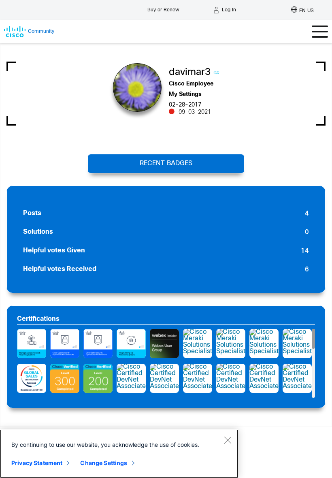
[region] (119, 453)
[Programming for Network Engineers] (131, 343)
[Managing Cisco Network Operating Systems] (31, 343)
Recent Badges (166, 163)
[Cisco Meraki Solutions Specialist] (197, 343)
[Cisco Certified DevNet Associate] (131, 378)
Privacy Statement (36, 462)
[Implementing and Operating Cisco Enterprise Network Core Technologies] (64, 378)
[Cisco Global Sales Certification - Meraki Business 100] (31, 378)
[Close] (227, 440)
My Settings (185, 94)
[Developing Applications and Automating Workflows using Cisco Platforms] (98, 378)
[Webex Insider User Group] (164, 343)
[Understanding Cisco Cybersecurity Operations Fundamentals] (64, 343)
